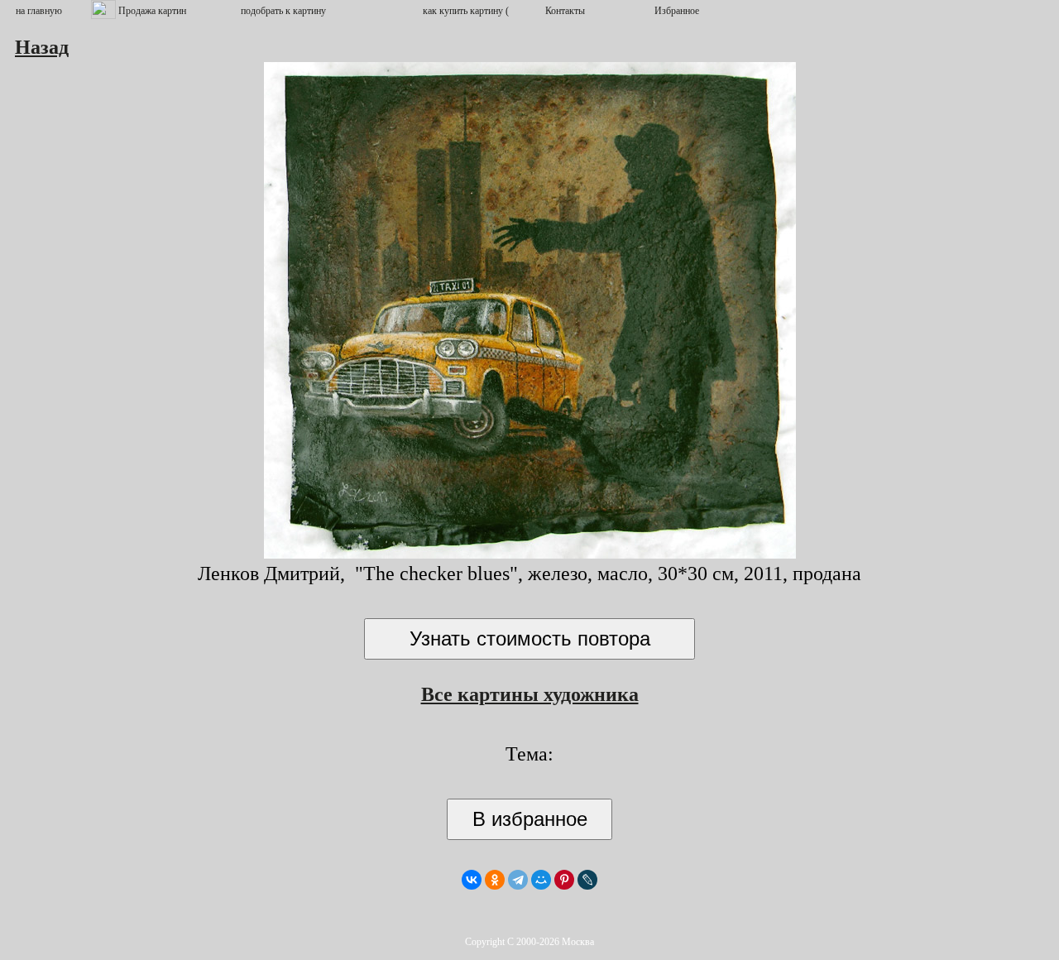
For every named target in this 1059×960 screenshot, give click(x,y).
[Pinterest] (564, 880)
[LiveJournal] (587, 880)
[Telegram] (518, 880)
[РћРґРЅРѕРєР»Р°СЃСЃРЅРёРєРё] (495, 880)
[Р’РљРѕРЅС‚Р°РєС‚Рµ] (472, 880)
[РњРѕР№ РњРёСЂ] (541, 880)
